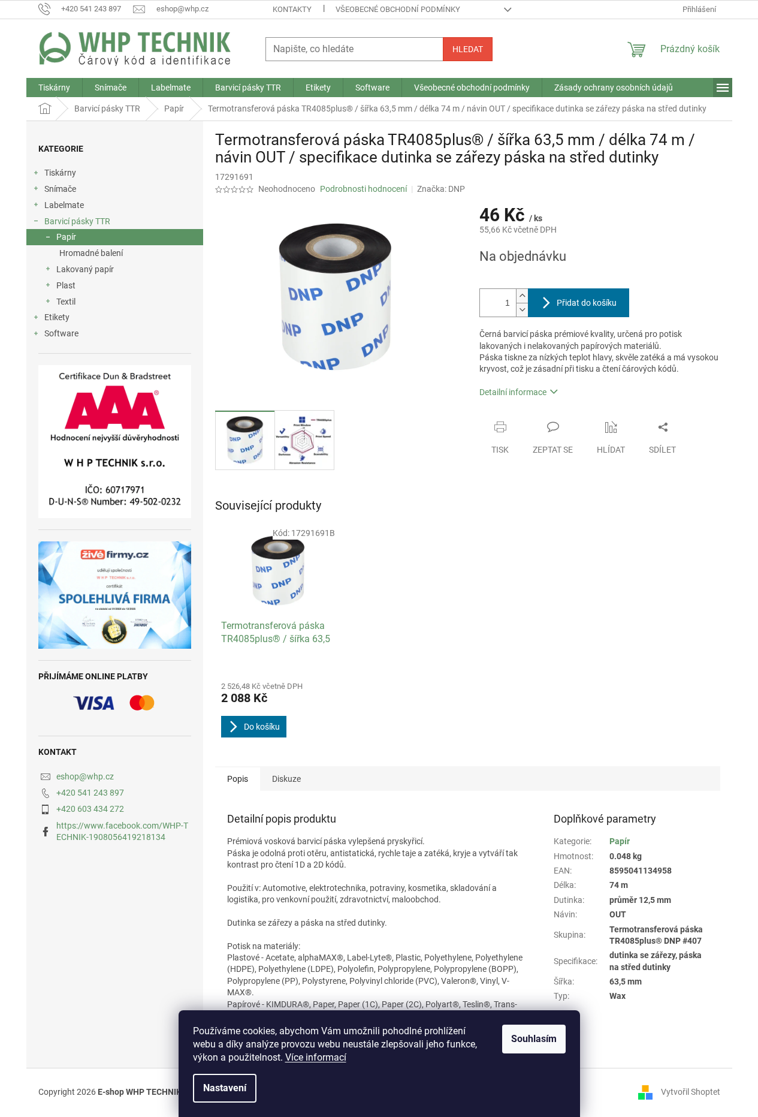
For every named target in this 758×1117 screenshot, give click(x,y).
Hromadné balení (91, 253)
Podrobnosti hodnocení (363, 189)
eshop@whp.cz (85, 776)
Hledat (467, 49)
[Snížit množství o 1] (522, 310)
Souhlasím (534, 1038)
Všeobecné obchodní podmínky (398, 9)
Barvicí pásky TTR (77, 221)
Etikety (57, 317)
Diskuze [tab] (286, 779)
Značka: (441, 189)
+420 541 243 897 (90, 792)
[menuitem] (54, 87)
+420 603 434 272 (90, 809)
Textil (66, 301)
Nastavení (224, 1088)
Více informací (315, 1057)
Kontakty (292, 9)
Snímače (60, 189)
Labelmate (64, 205)
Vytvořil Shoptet (690, 1092)
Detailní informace (512, 392)
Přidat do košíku (587, 303)
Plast (66, 285)
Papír (66, 237)
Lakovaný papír (85, 269)
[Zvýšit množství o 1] (522, 296)
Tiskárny (60, 172)
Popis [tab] (237, 779)
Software (61, 333)
